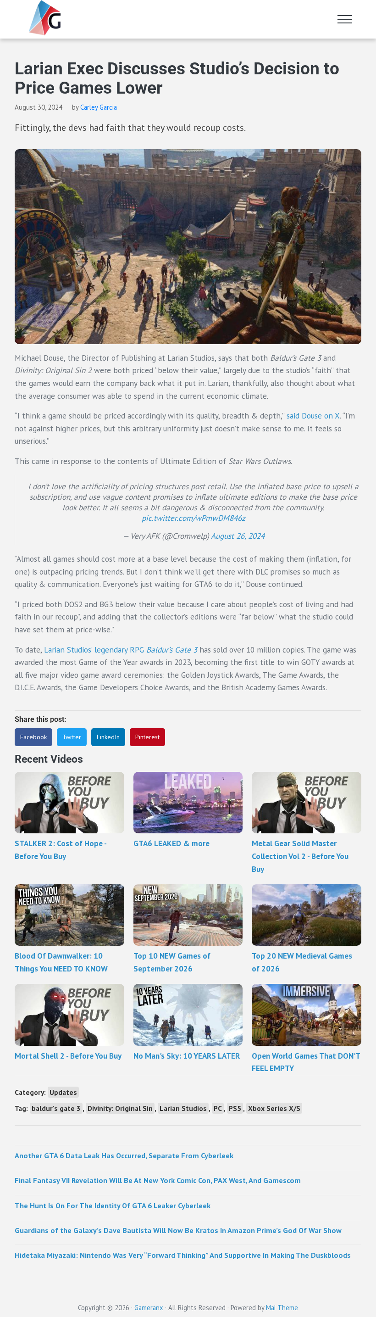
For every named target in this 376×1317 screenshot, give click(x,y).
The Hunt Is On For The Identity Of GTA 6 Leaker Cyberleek (112, 1205)
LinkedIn (108, 737)
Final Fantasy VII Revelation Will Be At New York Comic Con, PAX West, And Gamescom (158, 1180)
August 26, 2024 (238, 535)
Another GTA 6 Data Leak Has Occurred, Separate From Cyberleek (124, 1155)
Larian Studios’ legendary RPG (120, 649)
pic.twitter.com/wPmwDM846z (193, 518)
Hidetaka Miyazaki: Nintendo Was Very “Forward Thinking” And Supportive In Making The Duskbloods (183, 1255)
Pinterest (147, 737)
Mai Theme (282, 1307)
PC (218, 1108)
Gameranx (148, 1307)
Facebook (33, 737)
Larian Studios (183, 1108)
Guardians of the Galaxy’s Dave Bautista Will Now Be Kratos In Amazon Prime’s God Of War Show (178, 1230)
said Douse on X (313, 415)
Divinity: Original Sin (120, 1108)
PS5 (235, 1108)
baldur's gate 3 (56, 1108)
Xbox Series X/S (274, 1108)
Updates (63, 1092)
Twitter (71, 737)
